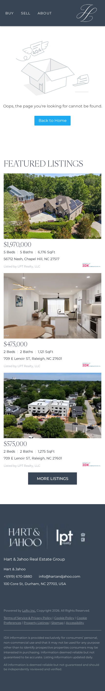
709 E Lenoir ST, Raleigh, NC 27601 (33, 358)
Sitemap (57, 623)
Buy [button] (9, 13)
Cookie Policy (64, 618)
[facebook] (7, 594)
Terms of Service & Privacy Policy (28, 618)
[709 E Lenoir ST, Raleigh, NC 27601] (52, 306)
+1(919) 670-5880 (18, 576)
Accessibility (75, 623)
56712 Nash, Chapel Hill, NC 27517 (31, 259)
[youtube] (36, 594)
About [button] (45, 13)
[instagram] (27, 594)
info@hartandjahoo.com (59, 576)
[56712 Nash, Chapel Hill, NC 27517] (52, 206)
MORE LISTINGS (52, 478)
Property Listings (36, 623)
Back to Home (53, 120)
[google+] (46, 594)
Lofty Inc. (29, 610)
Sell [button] (25, 13)
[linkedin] (17, 594)
